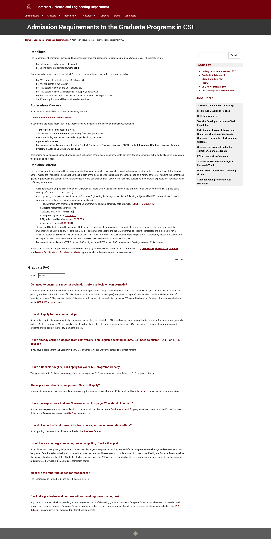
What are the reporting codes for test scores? (60, 473)
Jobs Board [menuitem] (130, 15)
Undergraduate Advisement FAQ (219, 71)
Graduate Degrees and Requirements (51, 40)
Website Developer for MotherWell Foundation (216, 123)
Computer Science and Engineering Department (72, 7)
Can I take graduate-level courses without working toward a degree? (74, 496)
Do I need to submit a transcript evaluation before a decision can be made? (78, 284)
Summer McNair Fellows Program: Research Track (215, 163)
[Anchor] (29, 52)
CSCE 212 (70, 215)
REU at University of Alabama (212, 156)
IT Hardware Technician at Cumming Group (216, 172)
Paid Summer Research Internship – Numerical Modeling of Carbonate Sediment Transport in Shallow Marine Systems (217, 136)
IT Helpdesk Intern (207, 116)
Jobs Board (205, 98)
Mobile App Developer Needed (213, 111)
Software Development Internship (215, 105)
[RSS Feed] (135, 533)
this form (140, 391)
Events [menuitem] (116, 15)
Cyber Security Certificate (154, 248)
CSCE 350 (79, 219)
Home (28, 40)
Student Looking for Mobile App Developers (214, 181)
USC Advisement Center (215, 86)
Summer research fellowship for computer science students (214, 149)
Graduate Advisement (213, 75)
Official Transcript (46, 302)
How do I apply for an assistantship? (53, 314)
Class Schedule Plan (212, 79)
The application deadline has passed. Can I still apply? (65, 385)
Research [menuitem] (69, 15)
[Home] (28, 6)
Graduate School (120, 409)
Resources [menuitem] (87, 15)
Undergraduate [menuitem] (32, 15)
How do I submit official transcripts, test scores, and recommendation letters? (81, 425)
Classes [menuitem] (105, 15)
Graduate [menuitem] (51, 15)
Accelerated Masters (71, 252)
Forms (205, 83)
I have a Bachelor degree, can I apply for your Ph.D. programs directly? (75, 367)
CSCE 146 (149, 204)
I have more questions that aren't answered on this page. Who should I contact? (81, 403)
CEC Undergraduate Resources (218, 90)
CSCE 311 (67, 223)
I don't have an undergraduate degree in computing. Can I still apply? (74, 443)
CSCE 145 (138, 204)
